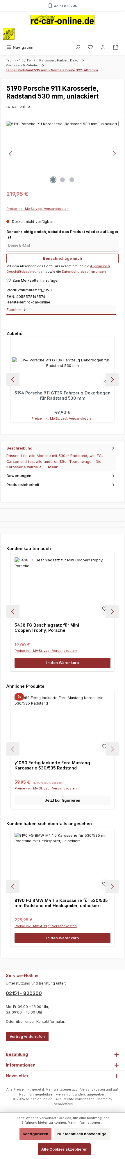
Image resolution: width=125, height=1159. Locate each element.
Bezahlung (17, 1054)
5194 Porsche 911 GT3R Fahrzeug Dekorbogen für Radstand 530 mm (62, 395)
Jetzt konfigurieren (62, 800)
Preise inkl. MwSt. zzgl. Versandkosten (37, 209)
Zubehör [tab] (14, 310)
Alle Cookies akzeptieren (64, 1149)
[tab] (61, 457)
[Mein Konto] (103, 47)
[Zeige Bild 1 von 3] (53, 179)
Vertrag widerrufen (27, 1036)
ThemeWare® (62, 1104)
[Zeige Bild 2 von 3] (62, 179)
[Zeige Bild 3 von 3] (71, 179)
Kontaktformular (50, 1021)
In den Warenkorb (62, 663)
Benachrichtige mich (62, 258)
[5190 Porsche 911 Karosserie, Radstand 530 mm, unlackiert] (62, 153)
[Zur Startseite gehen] (62, 20)
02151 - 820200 (24, 993)
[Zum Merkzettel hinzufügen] (104, 609)
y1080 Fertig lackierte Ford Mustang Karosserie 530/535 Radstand (52, 765)
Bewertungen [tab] (18, 476)
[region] (62, 153)
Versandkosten (92, 1089)
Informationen (20, 1064)
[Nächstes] (114, 153)
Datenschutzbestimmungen (84, 272)
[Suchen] (78, 47)
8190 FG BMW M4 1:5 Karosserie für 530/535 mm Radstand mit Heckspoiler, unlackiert (61, 903)
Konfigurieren (35, 1134)
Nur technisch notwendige (81, 1134)
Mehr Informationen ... (85, 1122)
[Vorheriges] (10, 153)
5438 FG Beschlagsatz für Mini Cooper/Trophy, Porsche (47, 628)
